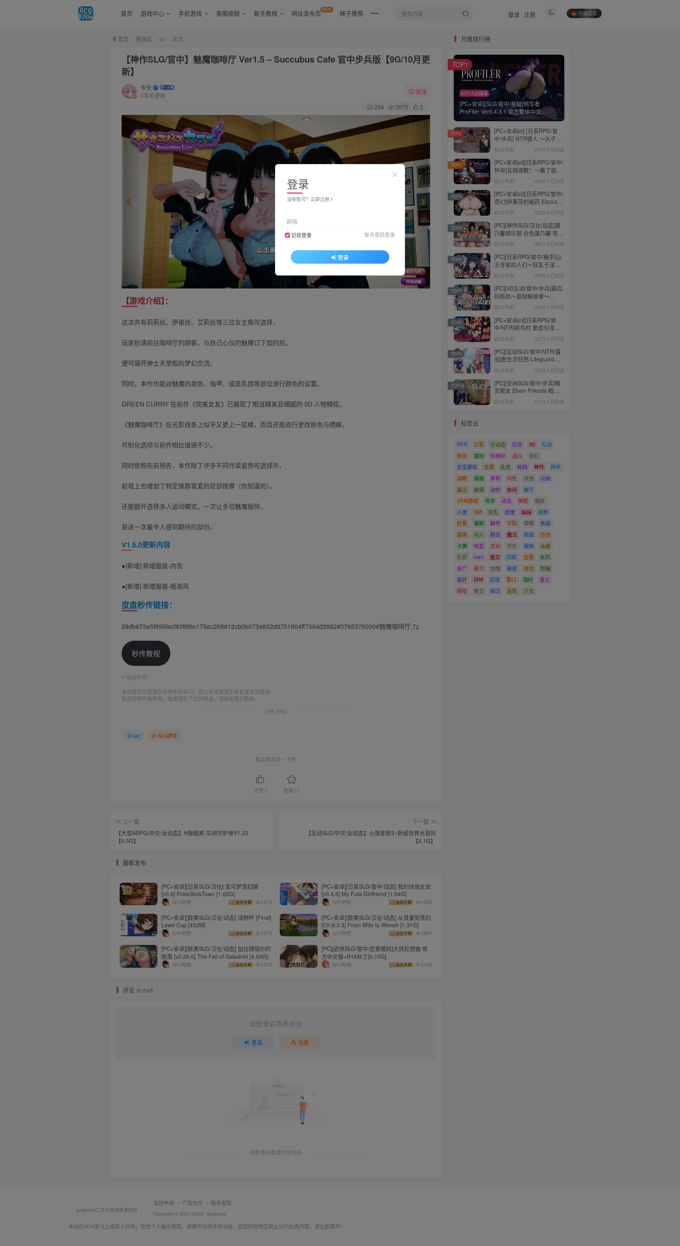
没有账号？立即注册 (308, 199)
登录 (343, 257)
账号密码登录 (379, 234)
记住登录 (301, 234)
